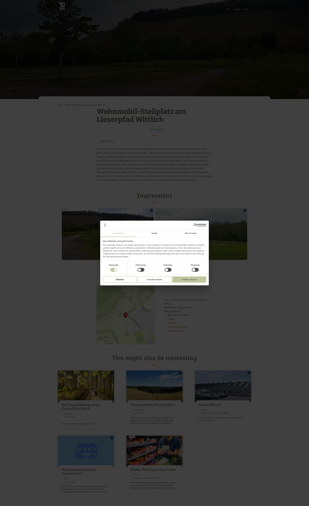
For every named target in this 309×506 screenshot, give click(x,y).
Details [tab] (155, 233)
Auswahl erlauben (154, 279)
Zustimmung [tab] (118, 233)
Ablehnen (120, 279)
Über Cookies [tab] (191, 233)
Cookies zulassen (189, 279)
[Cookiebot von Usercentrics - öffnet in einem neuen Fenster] (195, 225)
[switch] (140, 270)
